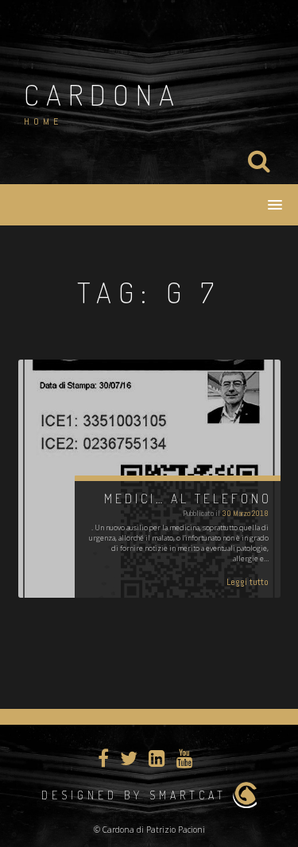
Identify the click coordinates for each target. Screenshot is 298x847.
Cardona (102, 94)
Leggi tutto (247, 582)
